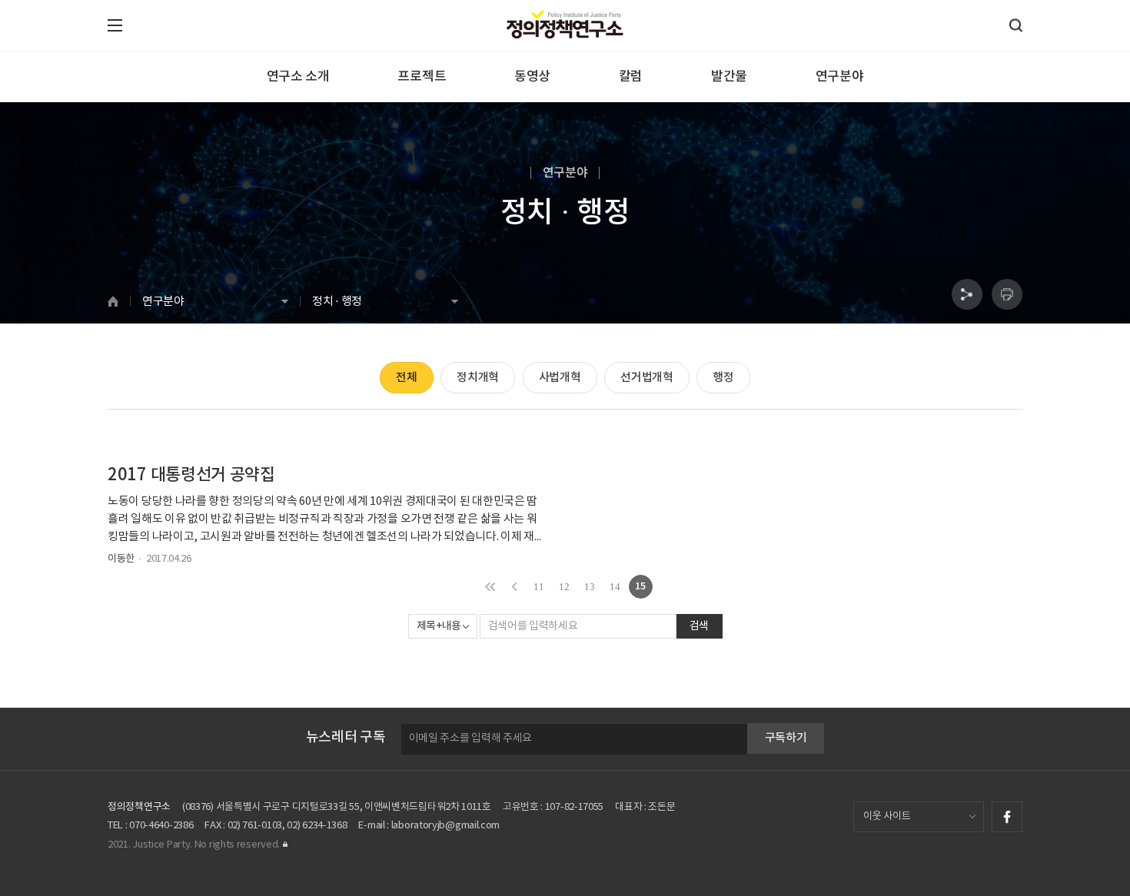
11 (538, 586)
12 (564, 586)
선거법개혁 (646, 377)
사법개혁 (560, 377)
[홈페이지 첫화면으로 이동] (119, 301)
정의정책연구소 (139, 807)
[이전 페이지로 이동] (515, 587)
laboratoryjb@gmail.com (445, 825)
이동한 (121, 559)
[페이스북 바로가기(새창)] (1007, 816)
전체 (406, 377)
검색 (699, 626)
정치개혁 (478, 377)
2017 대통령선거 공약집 (191, 475)
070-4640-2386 (161, 825)
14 (615, 586)
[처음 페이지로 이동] (490, 587)
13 (589, 586)
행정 (723, 377)
